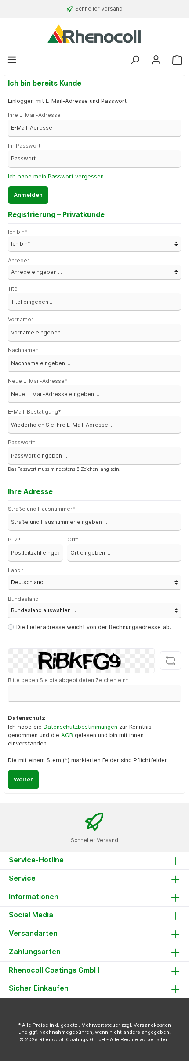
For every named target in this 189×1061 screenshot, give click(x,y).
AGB (67, 735)
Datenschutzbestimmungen (80, 726)
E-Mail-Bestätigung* (34, 411)
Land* (16, 570)
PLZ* (14, 539)
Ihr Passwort (24, 145)
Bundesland (23, 599)
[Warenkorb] (177, 60)
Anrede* (19, 260)
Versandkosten (152, 1025)
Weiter (23, 779)
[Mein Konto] (156, 60)
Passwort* (22, 442)
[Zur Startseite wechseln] (94, 33)
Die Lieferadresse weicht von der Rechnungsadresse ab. (93, 627)
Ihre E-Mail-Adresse (34, 115)
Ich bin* (18, 232)
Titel (13, 288)
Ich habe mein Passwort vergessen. (56, 176)
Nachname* (23, 350)
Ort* (73, 539)
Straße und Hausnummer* (42, 508)
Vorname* (21, 319)
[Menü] (11, 60)
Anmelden (28, 195)
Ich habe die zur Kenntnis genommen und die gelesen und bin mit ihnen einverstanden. (80, 735)
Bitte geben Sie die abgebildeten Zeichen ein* (68, 680)
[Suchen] (134, 60)
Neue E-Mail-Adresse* (38, 381)
